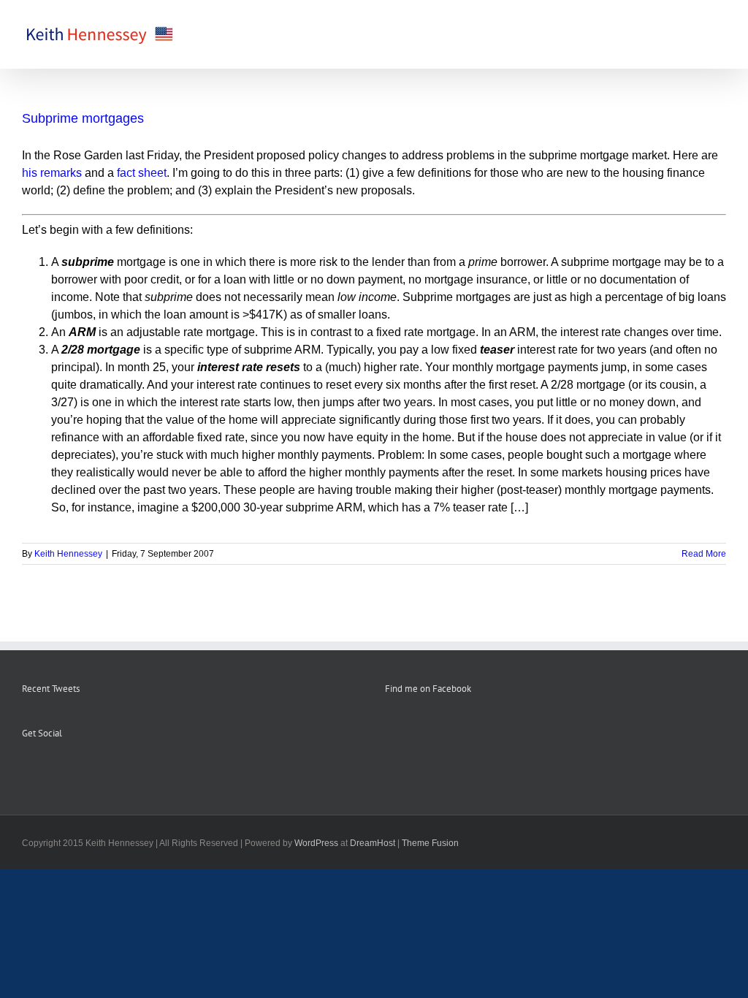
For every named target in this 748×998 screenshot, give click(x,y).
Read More (704, 554)
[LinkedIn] (85, 769)
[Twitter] (65, 769)
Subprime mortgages (83, 118)
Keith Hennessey (68, 554)
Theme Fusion (430, 843)
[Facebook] (26, 769)
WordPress (316, 843)
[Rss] (46, 769)
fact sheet (142, 173)
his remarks (52, 173)
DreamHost (372, 843)
